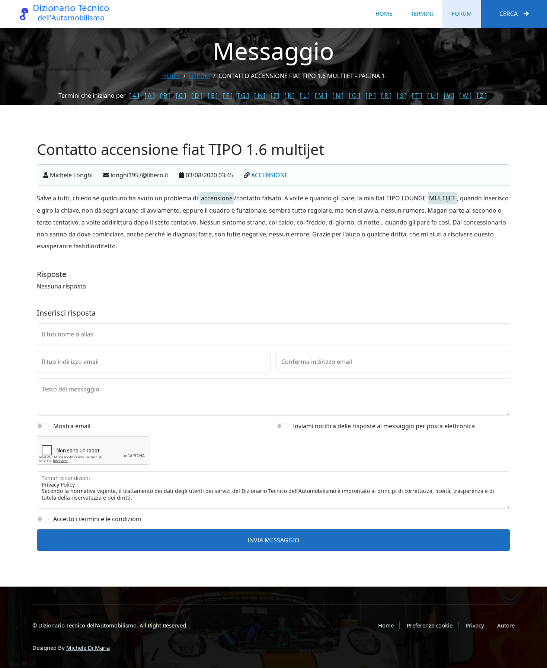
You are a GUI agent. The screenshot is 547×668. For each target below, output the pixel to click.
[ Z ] (482, 95)
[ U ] (432, 95)
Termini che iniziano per (92, 95)
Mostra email (71, 426)
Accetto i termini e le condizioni (97, 519)
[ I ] (275, 95)
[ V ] (449, 95)
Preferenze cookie (429, 625)
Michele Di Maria (88, 647)
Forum (462, 13)
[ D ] (196, 95)
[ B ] (165, 95)
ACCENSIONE (269, 175)
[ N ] (337, 95)
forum (199, 76)
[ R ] (386, 95)
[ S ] (402, 95)
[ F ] (228, 95)
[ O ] (354, 95)
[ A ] (149, 95)
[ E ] (213, 95)
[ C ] (181, 95)
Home (383, 13)
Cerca (508, 14)
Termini (422, 13)
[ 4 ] (134, 95)
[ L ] (305, 95)
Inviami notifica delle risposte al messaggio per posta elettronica (384, 426)
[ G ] (243, 95)
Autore (506, 625)
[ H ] (259, 95)
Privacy (475, 625)
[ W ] (465, 95)
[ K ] (289, 95)
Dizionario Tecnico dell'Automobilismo (87, 625)
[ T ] (417, 95)
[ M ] (321, 95)
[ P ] (370, 95)
